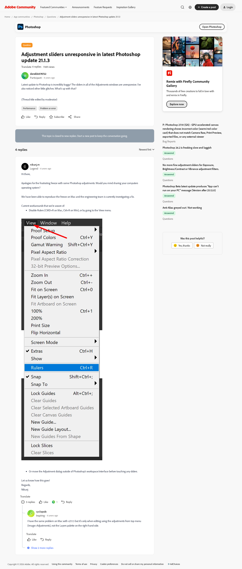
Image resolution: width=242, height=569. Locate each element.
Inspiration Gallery (125, 7)
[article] (84, 334)
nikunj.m (35, 164)
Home (7, 16)
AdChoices (175, 564)
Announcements (80, 7)
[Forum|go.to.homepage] (20, 7)
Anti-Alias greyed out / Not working (182, 207)
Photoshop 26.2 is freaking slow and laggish (187, 147)
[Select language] (190, 7)
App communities (22, 16)
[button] (207, 7)
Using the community (62, 564)
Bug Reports (169, 141)
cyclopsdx (41, 511)
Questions (51, 16)
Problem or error (48, 108)
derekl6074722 (38, 73)
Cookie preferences (109, 564)
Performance (29, 108)
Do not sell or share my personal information (142, 564)
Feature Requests (103, 7)
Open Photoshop (212, 26)
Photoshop (38, 16)
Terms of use (81, 564)
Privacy (93, 564)
